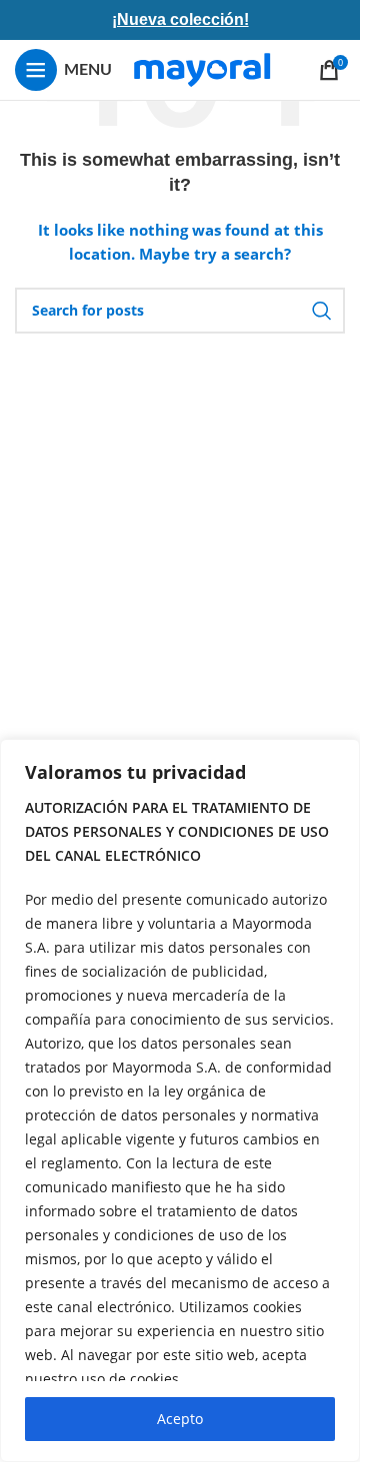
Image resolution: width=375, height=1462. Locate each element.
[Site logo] (202, 68)
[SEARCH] (322, 311)
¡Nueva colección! (180, 19)
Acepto (180, 1418)
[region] (180, 1100)
